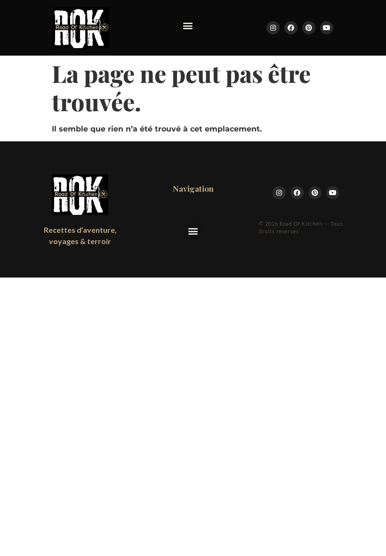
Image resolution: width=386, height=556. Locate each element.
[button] (188, 25)
